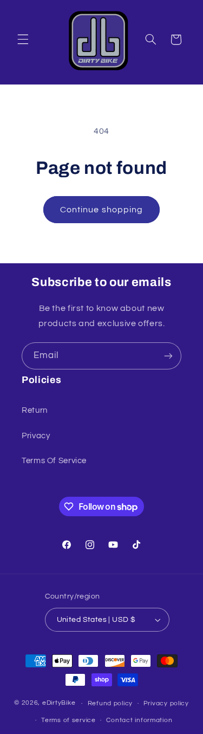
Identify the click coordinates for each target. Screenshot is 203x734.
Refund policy (110, 703)
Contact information (139, 720)
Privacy (36, 436)
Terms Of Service (54, 461)
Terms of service (68, 720)
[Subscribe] (168, 355)
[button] (22, 39)
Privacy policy (166, 703)
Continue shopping (101, 209)
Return (35, 410)
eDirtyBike (58, 703)
